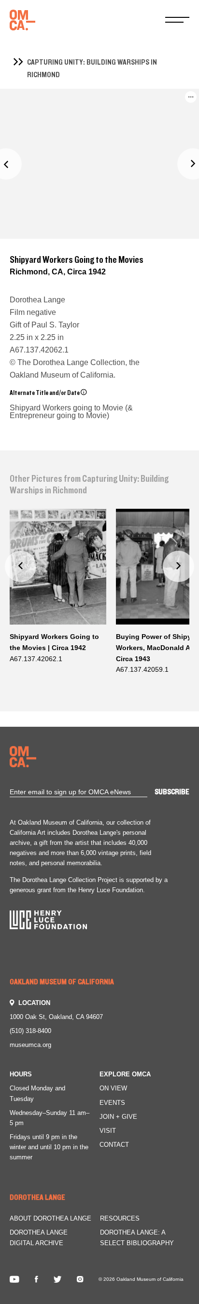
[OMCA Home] (22, 20)
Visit (108, 1130)
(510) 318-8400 (30, 1030)
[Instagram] (80, 1279)
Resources (120, 1218)
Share (157, 107)
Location (34, 1002)
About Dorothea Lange (50, 1218)
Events (112, 1102)
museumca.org (30, 1044)
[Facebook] (36, 1279)
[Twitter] (57, 1279)
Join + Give (118, 1116)
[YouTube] (14, 1279)
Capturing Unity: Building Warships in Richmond (92, 68)
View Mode (166, 123)
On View (113, 1088)
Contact (114, 1144)
